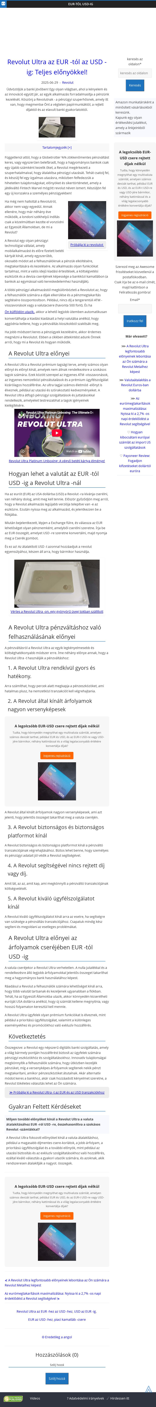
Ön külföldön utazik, (19, 312)
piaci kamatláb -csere (70, 1319)
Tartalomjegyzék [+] (57, 147)
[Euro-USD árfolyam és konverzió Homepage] (3, 4)
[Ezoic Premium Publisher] (13, 1400)
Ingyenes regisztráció (56, 755)
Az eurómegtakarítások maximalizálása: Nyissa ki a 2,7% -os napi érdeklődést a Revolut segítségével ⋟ (53, 1296)
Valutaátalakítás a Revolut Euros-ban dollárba (136, 385)
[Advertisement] (78, 32)
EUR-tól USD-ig (80, 4)
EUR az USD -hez (40, 1319)
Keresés (135, 85)
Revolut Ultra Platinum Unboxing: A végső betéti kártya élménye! (57, 461)
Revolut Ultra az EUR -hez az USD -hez (45, 1311)
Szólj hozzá (57, 1378)
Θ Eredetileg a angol (57, 1337)
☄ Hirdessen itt (118, 1398)
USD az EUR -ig (85, 1311)
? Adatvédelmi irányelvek (85, 1398)
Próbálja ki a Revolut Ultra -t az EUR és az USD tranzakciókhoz (59, 1092)
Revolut (67, 82)
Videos (35, 1398)
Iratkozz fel (135, 321)
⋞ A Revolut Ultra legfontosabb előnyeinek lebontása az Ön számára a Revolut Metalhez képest (57, 1282)
